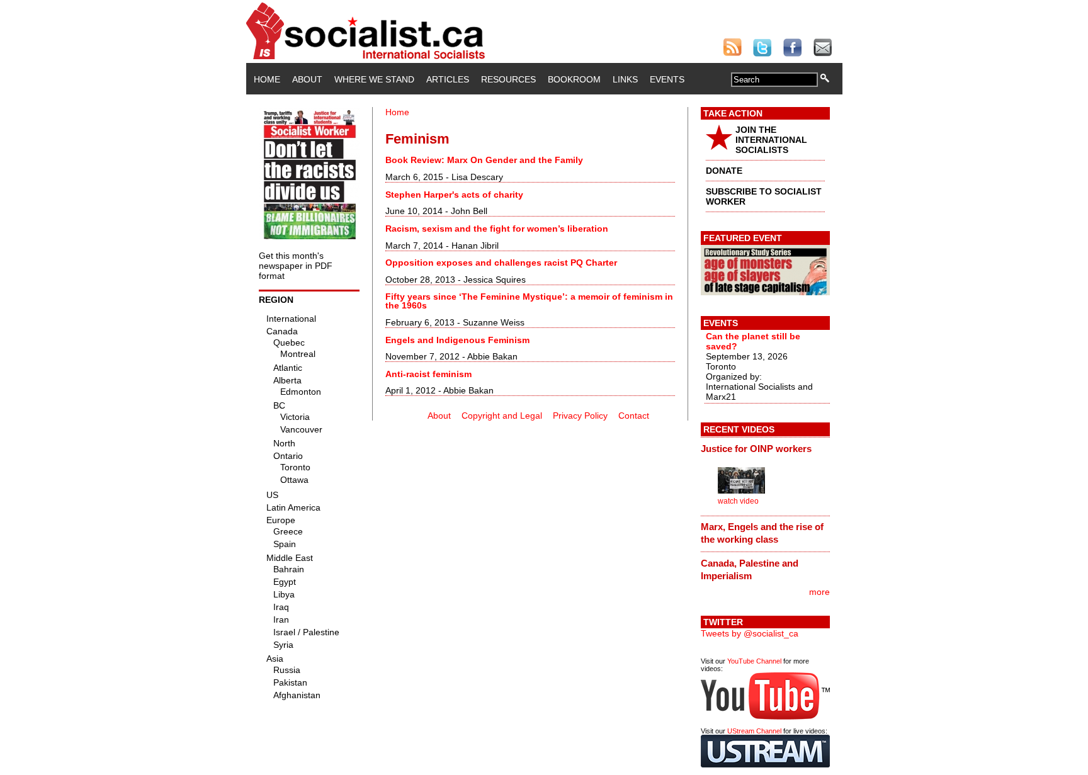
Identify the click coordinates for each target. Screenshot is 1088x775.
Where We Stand (374, 79)
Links (625, 79)
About (307, 79)
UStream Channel (754, 731)
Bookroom (574, 79)
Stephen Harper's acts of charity (454, 195)
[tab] (765, 448)
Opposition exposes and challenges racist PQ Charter (501, 262)
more (819, 592)
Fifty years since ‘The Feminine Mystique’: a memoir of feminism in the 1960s (529, 300)
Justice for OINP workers (756, 448)
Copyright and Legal (502, 415)
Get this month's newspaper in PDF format (295, 266)
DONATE (724, 171)
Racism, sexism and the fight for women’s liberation (496, 228)
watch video (738, 501)
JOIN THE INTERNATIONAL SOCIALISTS (771, 140)
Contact (633, 415)
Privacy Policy (580, 415)
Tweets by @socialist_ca (749, 633)
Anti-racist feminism (428, 374)
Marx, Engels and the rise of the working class (762, 533)
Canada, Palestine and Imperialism (749, 569)
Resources (508, 79)
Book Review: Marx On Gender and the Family (484, 160)
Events (667, 79)
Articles (447, 79)
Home (267, 79)
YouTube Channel (754, 661)
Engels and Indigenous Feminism (457, 340)
